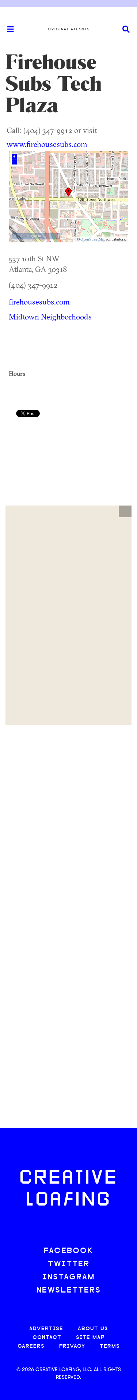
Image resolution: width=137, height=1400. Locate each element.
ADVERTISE (46, 1329)
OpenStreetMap (92, 239)
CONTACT (47, 1337)
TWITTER (69, 1264)
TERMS (110, 1346)
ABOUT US (93, 1329)
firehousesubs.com (39, 301)
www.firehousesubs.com (47, 144)
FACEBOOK (68, 1251)
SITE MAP (90, 1337)
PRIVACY (72, 1346)
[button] (125, 511)
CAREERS (31, 1346)
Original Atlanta (69, 29)
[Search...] (126, 29)
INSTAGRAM (69, 1277)
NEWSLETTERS (69, 1290)
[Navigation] (7, 29)
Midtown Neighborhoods (50, 316)
